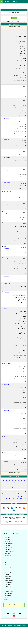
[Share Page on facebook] (4, 507)
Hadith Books (7, 565)
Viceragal (6, 461)
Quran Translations (8, 543)
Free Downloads (7, 595)
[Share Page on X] (8, 507)
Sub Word (17, 21)
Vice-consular (7, 182)
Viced (5, 308)
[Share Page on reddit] (24, 507)
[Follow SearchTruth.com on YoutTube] (14, 615)
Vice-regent (6, 258)
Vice (5, 30)
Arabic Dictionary (8, 584)
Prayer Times (7, 560)
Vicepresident (7, 452)
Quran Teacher (7, 553)
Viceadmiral (6, 276)
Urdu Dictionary (7, 586)
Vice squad (6, 118)
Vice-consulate (7, 191)
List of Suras (7, 541)
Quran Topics (7, 549)
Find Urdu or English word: (14, 12)
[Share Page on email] (16, 507)
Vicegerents (6, 410)
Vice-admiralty (7, 157)
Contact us (6, 601)
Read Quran (7, 537)
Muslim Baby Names (8, 580)
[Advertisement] (14, 6)
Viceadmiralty (7, 283)
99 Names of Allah (8, 572)
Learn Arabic (7, 578)
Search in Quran (7, 555)
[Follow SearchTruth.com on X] (20, 613)
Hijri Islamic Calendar (9, 562)
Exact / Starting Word (8, 21)
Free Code (6, 597)
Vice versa (6, 139)
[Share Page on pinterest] (20, 507)
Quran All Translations (9, 551)
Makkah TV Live (7, 574)
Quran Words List (8, 547)
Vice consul (6, 99)
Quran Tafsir (7, 545)
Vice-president (7, 223)
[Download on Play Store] (14, 613)
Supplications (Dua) (8, 582)
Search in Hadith (8, 567)
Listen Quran (7, 539)
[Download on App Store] (8, 613)
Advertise (6, 599)
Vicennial (6, 436)
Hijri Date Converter (8, 564)
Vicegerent (6, 384)
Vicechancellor (7, 292)
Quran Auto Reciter (8, 591)
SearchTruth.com (12, 1)
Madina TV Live (7, 576)
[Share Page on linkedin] (12, 507)
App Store (10, 521)
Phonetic (23, 21)
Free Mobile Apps (8, 593)
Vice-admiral (7, 150)
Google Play (19, 521)
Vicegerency (7, 363)
